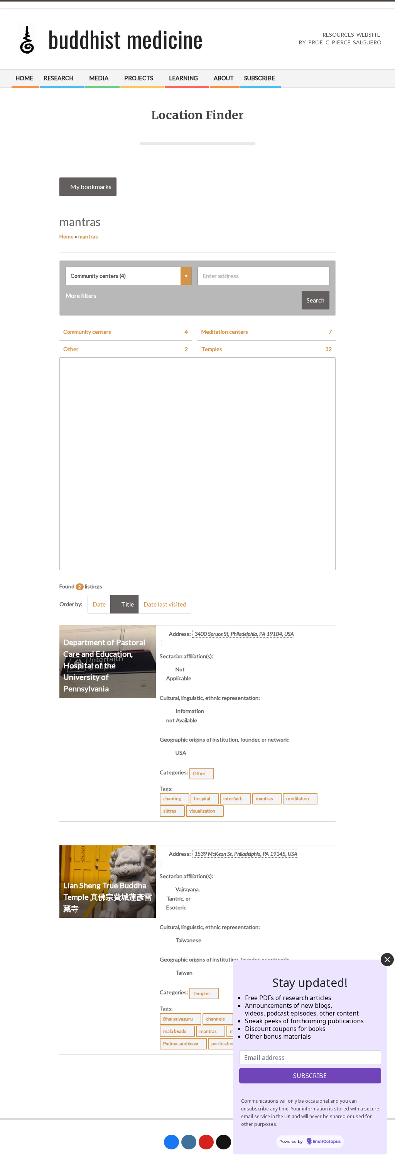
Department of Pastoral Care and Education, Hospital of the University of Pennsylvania (104, 665)
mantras (88, 236)
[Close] (387, 959)
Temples (266, 349)
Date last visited (164, 604)
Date (99, 604)
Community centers (125, 331)
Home (66, 236)
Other (125, 349)
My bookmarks (90, 186)
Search (315, 300)
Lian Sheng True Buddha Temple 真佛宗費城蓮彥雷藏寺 (107, 896)
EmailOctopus (327, 1142)
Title (127, 604)
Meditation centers (266, 331)
